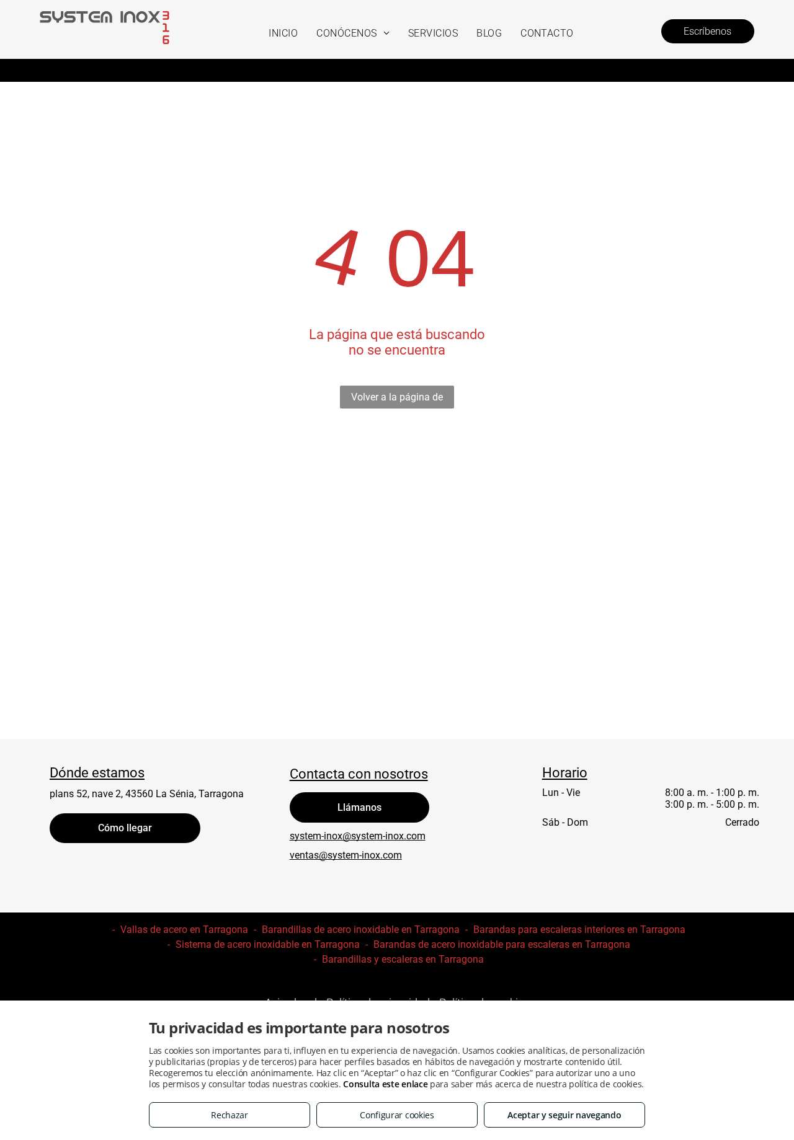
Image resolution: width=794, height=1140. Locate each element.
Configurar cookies (397, 1115)
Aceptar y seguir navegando (564, 1115)
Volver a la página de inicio (397, 400)
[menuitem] (283, 33)
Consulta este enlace (385, 1084)
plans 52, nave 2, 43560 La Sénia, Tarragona (147, 794)
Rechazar (229, 1115)
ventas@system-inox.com (346, 855)
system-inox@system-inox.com (358, 836)
